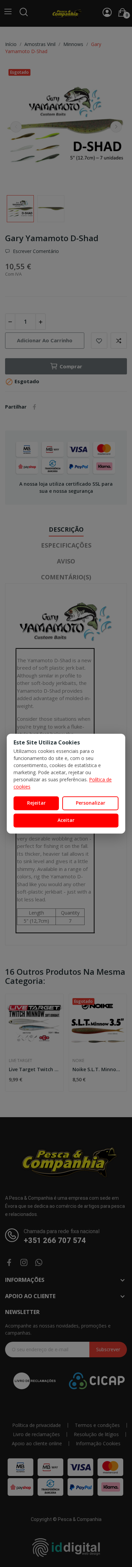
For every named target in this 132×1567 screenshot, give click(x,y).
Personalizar (90, 803)
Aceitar (66, 820)
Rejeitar (36, 803)
